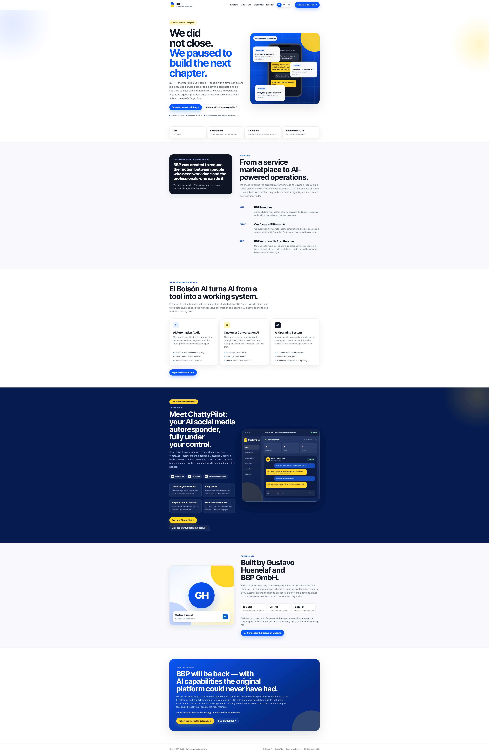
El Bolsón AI (246, 5)
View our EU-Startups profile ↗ (221, 107)
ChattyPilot (258, 5)
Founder (270, 5)
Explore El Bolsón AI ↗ (307, 5)
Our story (233, 5)
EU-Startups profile (312, 749)
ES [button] (284, 5)
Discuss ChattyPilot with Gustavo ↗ (190, 528)
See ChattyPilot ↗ (227, 721)
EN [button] (279, 5)
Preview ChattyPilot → (183, 520)
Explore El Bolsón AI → (183, 372)
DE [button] (289, 5)
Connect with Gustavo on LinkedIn (264, 633)
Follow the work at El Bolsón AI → (195, 721)
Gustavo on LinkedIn (294, 749)
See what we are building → (185, 107)
